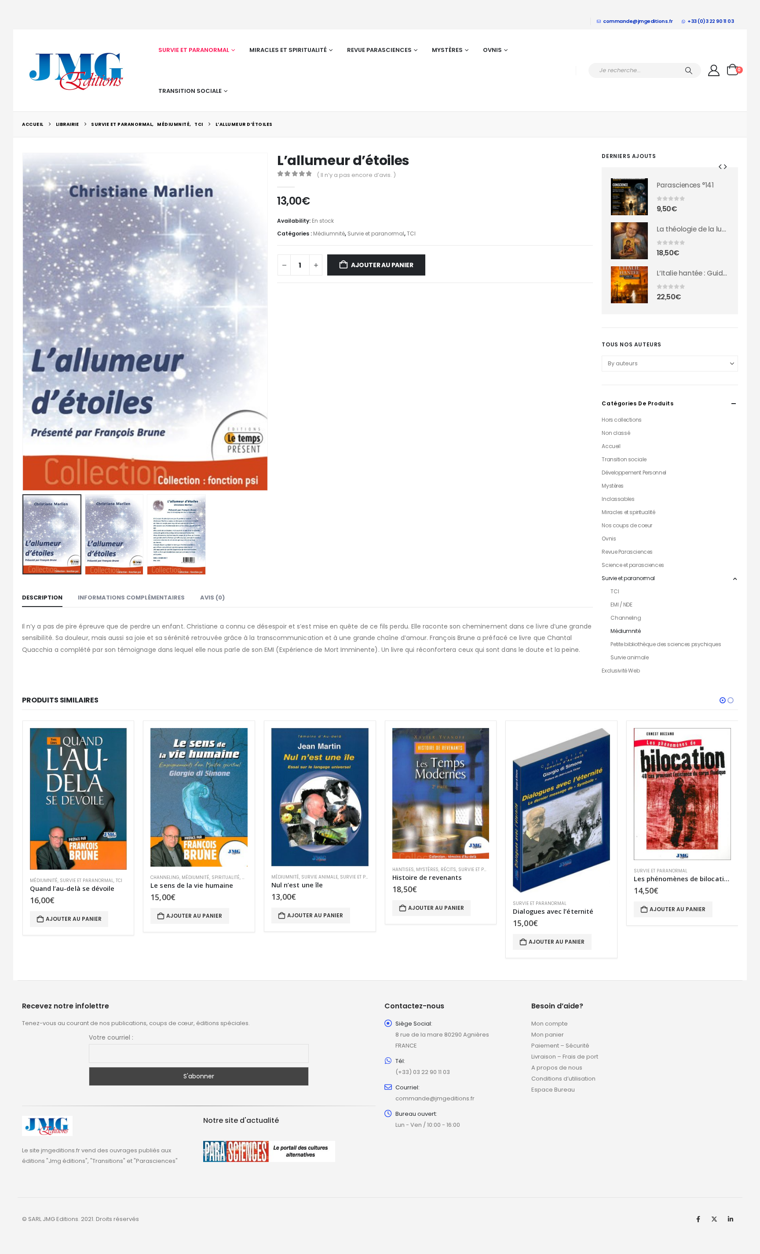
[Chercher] (688, 70)
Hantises (403, 869)
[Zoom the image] (47, 1121)
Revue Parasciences (379, 50)
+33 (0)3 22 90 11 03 (710, 21)
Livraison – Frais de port (564, 1056)
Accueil (611, 446)
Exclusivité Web (620, 670)
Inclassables (618, 499)
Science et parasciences (633, 565)
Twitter (714, 1219)
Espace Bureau (553, 1089)
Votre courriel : (111, 1037)
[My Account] (714, 70)
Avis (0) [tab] (212, 597)
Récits (448, 869)
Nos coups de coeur (627, 525)
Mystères (447, 50)
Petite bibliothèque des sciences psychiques (665, 644)
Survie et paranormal (193, 50)
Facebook (698, 1219)
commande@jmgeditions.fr (638, 21)
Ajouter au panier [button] (74, 919)
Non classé (616, 433)
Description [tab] (42, 597)
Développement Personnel (634, 472)
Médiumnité (329, 233)
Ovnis (492, 50)
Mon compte (549, 1023)
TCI (411, 233)
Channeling (625, 617)
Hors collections (621, 419)
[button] (24, 321)
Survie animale (629, 657)
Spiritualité (226, 877)
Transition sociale (190, 91)
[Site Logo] (77, 70)
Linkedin (730, 1219)
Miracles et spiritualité (288, 50)
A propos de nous (556, 1067)
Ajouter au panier (382, 265)
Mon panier (547, 1034)
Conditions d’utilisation (563, 1078)
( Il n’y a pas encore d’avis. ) (356, 175)
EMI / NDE (621, 604)
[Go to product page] (629, 196)
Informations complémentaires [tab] (131, 597)
